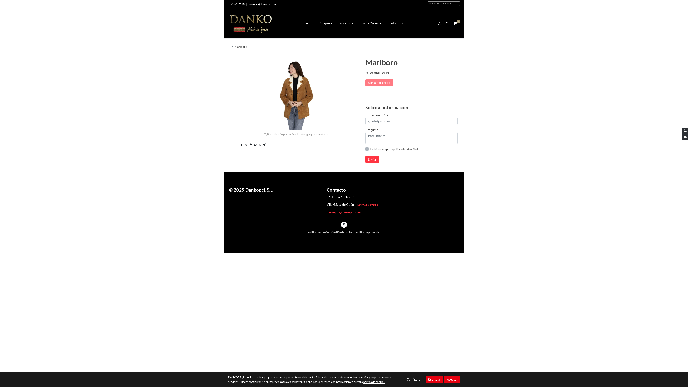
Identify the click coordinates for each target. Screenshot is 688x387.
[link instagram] (344, 224)
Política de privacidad (368, 232)
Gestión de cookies (342, 232)
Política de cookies (318, 232)
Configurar (414, 379)
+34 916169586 (367, 204)
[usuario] (447, 23)
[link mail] (685, 137)
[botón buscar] (439, 23)
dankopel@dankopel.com (344, 212)
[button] (346, 23)
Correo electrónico (378, 115)
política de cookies (374, 381)
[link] (251, 23)
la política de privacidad (404, 149)
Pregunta (372, 130)
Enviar (372, 159)
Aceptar (452, 379)
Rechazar (434, 379)
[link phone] (685, 131)
